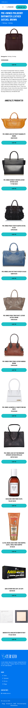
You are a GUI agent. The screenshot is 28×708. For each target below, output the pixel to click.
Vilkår (14, 703)
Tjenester (6, 678)
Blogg (5, 684)
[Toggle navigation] (3, 7)
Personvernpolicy (21, 703)
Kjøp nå (14, 64)
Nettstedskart (14, 705)
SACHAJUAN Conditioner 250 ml (14, 499)
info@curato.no (5, 2)
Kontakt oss (21, 7)
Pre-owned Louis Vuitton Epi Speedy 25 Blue (14, 271)
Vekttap (5, 23)
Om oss (5, 681)
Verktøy (10, 23)
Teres (5, 675)
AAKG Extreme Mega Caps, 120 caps (14, 589)
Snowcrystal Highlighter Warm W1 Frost (14, 632)
